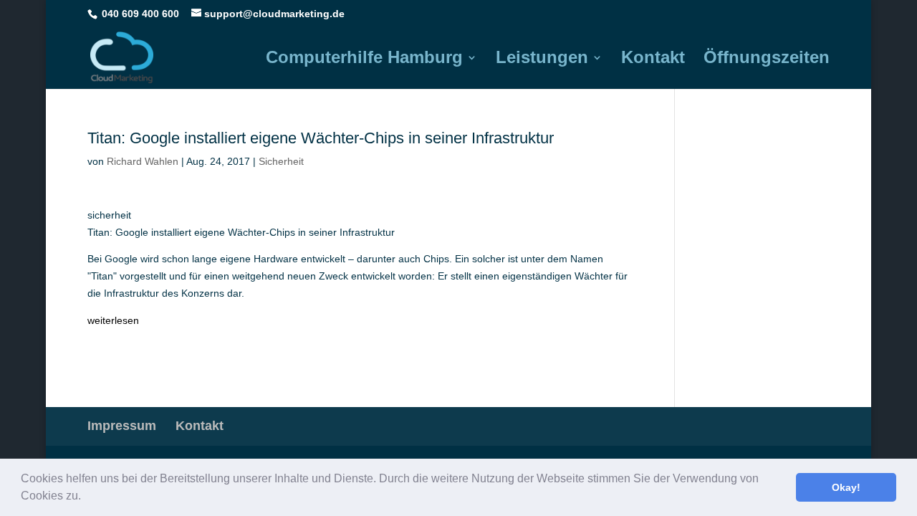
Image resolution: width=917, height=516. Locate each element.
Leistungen (542, 59)
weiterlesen (113, 320)
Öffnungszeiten (767, 59)
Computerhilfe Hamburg (364, 59)
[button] (86, 497)
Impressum (121, 426)
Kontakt (653, 59)
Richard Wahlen (142, 161)
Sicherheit (281, 161)
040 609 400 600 (140, 13)
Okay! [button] (846, 487)
